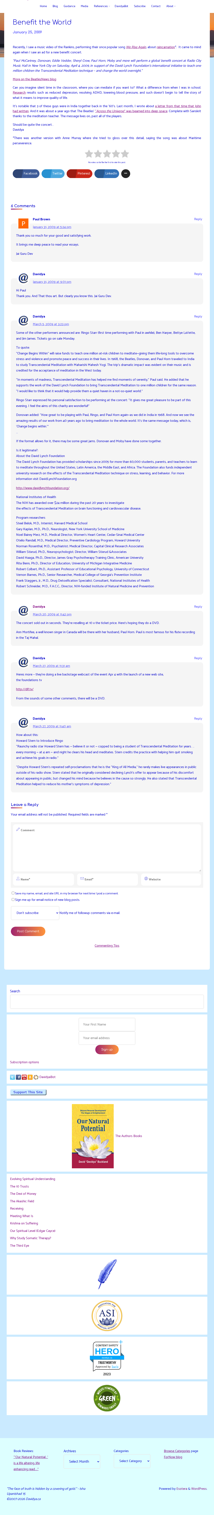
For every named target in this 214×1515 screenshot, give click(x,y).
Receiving (16, 1208)
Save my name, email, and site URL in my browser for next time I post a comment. (66, 893)
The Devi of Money (23, 1194)
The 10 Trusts (19, 1186)
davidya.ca (107, 1358)
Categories (121, 1451)
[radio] (89, 154)
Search (15, 991)
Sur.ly (115, 1366)
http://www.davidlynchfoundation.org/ (42, 488)
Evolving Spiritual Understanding (32, 1179)
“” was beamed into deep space (131, 111)
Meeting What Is (21, 1216)
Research (19, 92)
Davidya (39, 607)
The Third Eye (19, 1246)
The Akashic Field (22, 1201)
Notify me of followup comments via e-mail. (89, 913)
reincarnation (166, 47)
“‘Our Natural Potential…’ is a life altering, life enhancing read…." (31, 1463)
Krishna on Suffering (24, 1223)
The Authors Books (128, 1136)
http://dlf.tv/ (24, 689)
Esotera (181, 1489)
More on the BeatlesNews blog (34, 79)
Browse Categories (177, 1451)
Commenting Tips (107, 946)
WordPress (199, 1489)
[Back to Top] (197, 1509)
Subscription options (24, 1062)
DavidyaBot (47, 1077)
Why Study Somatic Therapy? (30, 1238)
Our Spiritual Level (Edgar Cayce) (32, 1231)
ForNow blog (173, 1457)
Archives (70, 1451)
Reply (198, 219)
